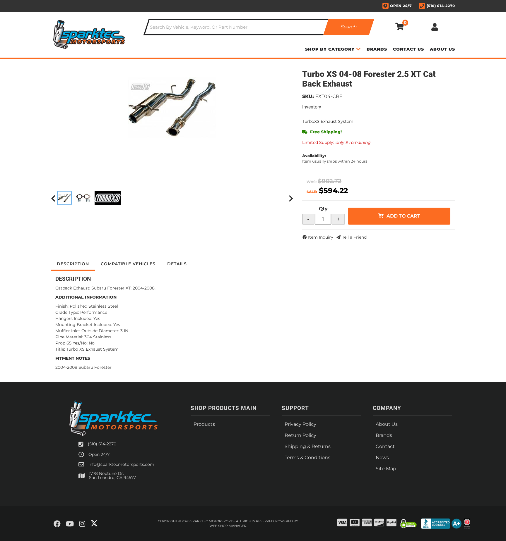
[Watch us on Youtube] (70, 524)
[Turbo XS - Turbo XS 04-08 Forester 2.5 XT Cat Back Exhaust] (172, 107)
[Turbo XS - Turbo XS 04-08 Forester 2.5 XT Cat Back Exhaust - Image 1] (64, 198)
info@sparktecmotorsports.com (121, 464)
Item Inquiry (320, 237)
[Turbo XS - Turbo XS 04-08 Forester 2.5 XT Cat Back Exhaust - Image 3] (108, 198)
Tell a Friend (354, 237)
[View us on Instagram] (82, 524)
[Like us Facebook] (57, 524)
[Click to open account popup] (435, 27)
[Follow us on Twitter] (94, 523)
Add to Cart (403, 216)
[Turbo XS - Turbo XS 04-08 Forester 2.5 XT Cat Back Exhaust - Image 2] (83, 198)
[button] (259, 27)
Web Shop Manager (227, 526)
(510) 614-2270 (102, 444)
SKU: (308, 96)
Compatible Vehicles (128, 263)
